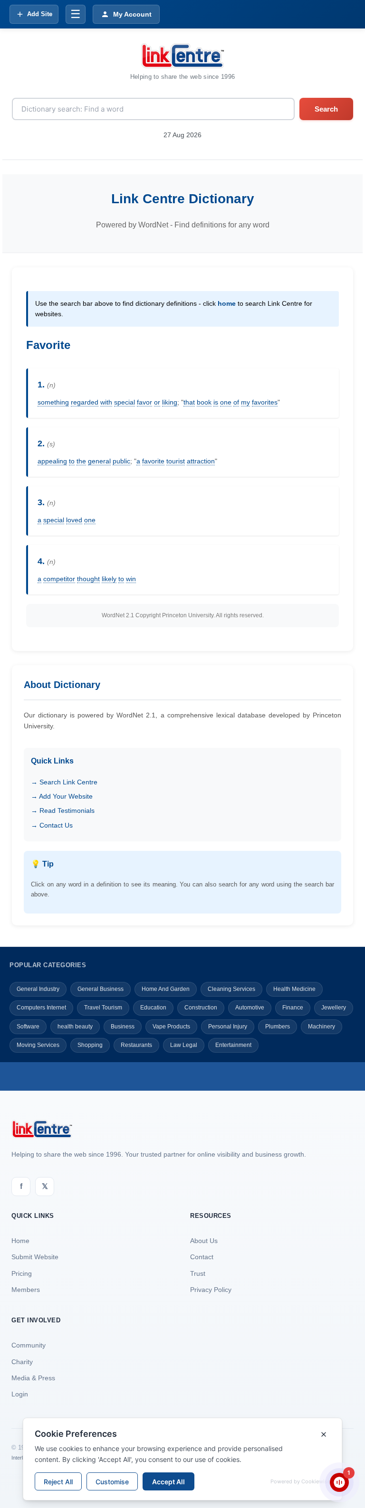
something (53, 402)
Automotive (249, 1007)
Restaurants (136, 1045)
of (236, 402)
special (124, 402)
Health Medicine (294, 989)
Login (19, 1394)
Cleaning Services (231, 989)
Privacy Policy (210, 1289)
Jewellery (333, 1007)
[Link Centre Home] (182, 56)
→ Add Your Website (62, 796)
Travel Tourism (103, 1007)
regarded (84, 402)
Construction (200, 1007)
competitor (59, 579)
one (225, 402)
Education (153, 1007)
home (227, 303)
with (106, 402)
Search (326, 109)
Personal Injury (227, 1026)
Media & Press (33, 1378)
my (245, 402)
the (81, 461)
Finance (292, 1007)
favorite (153, 461)
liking (169, 402)
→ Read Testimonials (63, 810)
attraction (201, 461)
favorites (265, 402)
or (157, 402)
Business (122, 1026)
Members (25, 1289)
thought (88, 579)
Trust (197, 1273)
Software (28, 1026)
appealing (52, 461)
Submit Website (34, 1257)
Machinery (321, 1026)
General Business (100, 989)
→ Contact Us (52, 825)
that (189, 402)
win (131, 579)
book (204, 402)
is (215, 402)
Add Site (39, 14)
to (72, 461)
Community (28, 1345)
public (121, 461)
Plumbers (277, 1026)
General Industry (38, 989)
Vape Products (171, 1026)
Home (20, 1240)
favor (144, 402)
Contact (201, 1257)
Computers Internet (41, 1007)
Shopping (90, 1045)
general (99, 461)
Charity (22, 1362)
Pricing (21, 1273)
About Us (204, 1240)
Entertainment (233, 1045)
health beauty (75, 1026)
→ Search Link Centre (64, 782)
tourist (175, 461)
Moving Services (38, 1045)
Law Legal (183, 1045)
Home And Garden (166, 989)
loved (74, 520)
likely (109, 579)
